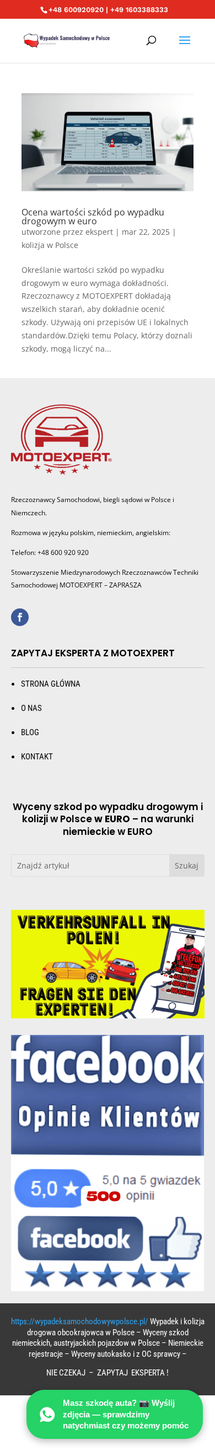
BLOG (30, 732)
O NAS (31, 708)
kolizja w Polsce (50, 245)
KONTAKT (37, 757)
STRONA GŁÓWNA (50, 684)
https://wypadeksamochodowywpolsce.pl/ (79, 1321)
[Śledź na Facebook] (20, 617)
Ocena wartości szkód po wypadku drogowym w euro (93, 216)
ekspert (99, 231)
